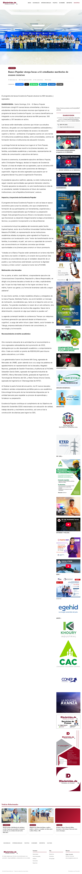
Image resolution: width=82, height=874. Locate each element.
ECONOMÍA (62, 2)
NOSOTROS (77, 2)
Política (34, 858)
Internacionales (36, 856)
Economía (35, 860)
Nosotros (51, 854)
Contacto (51, 856)
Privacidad (51, 858)
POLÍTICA (55, 2)
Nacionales (35, 854)
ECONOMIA (12, 68)
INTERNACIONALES (46, 2)
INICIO (29, 2)
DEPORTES (69, 2)
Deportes (35, 863)
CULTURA (49, 843)
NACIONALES (36, 2)
